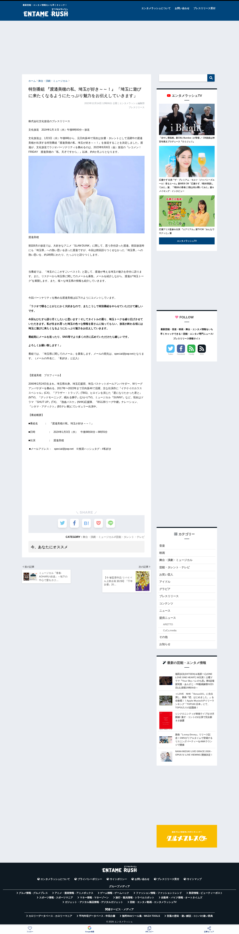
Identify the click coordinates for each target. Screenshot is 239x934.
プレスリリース (169, 596)
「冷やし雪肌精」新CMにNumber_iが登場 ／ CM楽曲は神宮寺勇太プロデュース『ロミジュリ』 (187, 140)
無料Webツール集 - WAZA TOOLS (141, 916)
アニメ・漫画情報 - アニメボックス (74, 893)
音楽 (162, 545)
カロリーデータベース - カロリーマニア (50, 916)
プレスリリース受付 (204, 8)
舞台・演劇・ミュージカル (98, 536)
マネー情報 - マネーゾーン (94, 897)
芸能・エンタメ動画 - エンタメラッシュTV (153, 902)
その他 (163, 637)
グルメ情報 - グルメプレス (33, 893)
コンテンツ (166, 603)
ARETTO (168, 624)
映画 (162, 552)
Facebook (181, 354)
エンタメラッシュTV (187, 241)
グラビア (164, 589)
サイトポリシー (118, 879)
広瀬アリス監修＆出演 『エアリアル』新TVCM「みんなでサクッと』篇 (186, 231)
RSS (202, 354)
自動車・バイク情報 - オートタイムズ (181, 897)
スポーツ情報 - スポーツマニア (56, 897)
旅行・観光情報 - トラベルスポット (135, 897)
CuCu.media (169, 630)
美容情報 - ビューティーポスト (206, 893)
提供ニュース (167, 617)
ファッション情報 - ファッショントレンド (159, 893)
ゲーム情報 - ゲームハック (114, 893)
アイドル (164, 581)
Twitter (170, 354)
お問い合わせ (182, 8)
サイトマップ (194, 879)
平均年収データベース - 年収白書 (97, 916)
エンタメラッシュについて (156, 8)
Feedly (191, 354)
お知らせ (164, 644)
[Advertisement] (119, 46)
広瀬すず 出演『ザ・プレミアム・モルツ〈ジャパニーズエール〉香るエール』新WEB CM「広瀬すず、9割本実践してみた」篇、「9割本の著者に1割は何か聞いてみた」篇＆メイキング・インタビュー (187, 185)
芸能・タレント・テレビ (130, 536)
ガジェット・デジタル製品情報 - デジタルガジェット (94, 902)
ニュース (164, 610)
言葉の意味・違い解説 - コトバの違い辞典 (190, 916)
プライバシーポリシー (90, 879)
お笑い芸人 (166, 574)
